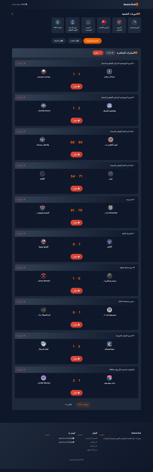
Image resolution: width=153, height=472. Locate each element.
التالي (70, 404)
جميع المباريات (91, 41)
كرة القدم (73, 41)
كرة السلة (57, 41)
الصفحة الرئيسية (91, 438)
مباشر (75, 86)
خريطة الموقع (92, 450)
